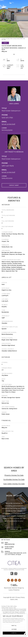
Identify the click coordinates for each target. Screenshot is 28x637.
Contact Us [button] (14, 529)
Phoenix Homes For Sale (14, 475)
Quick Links (14, 599)
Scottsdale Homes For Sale (14, 479)
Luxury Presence (14, 590)
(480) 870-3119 (8, 548)
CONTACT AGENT (14, 185)
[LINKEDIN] (15, 580)
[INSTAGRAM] (12, 580)
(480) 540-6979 (8, 166)
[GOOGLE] (19, 580)
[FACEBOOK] (8, 580)
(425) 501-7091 (7, 117)
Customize (14, 629)
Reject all (14, 625)
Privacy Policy (20, 597)
